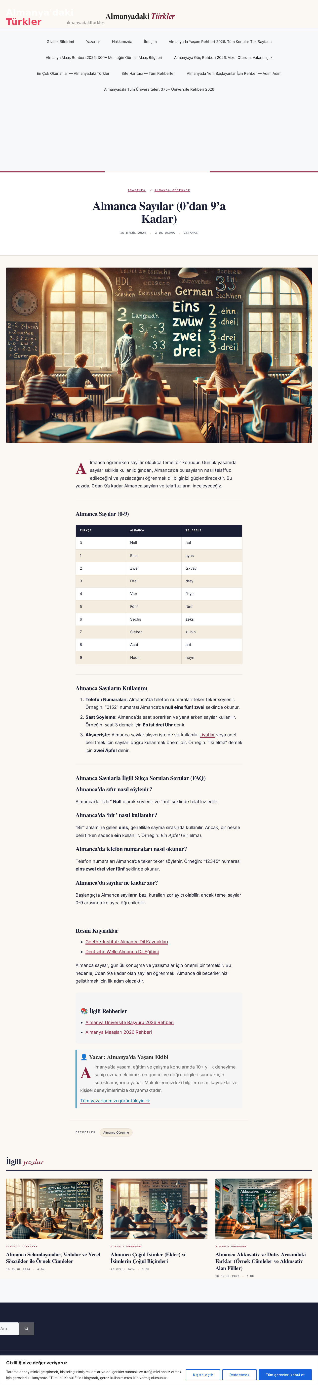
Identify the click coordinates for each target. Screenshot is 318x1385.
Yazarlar (93, 41)
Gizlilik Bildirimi (60, 41)
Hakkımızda (122, 41)
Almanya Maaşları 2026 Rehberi (118, 1032)
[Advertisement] (159, 134)
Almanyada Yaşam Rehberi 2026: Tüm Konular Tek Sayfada (220, 41)
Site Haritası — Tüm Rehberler (148, 73)
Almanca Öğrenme (116, 1132)
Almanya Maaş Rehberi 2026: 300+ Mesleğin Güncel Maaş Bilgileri (104, 57)
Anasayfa (137, 190)
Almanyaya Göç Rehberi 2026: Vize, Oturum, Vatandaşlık (223, 57)
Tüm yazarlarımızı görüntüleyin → (115, 1100)
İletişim (150, 41)
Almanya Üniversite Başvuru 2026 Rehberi (129, 1022)
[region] (159, 1370)
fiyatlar (207, 734)
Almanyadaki (140, 16)
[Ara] (26, 1328)
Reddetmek (240, 1375)
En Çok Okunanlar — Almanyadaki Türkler (73, 73)
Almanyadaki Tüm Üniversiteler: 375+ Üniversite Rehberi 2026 (159, 89)
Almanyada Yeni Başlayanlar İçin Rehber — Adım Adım (234, 73)
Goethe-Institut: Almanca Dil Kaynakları (126, 941)
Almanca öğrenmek (172, 190)
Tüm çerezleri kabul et (285, 1375)
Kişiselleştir (203, 1375)
